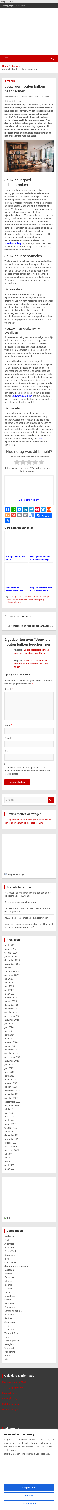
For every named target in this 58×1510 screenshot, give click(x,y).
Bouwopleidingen (10, 1398)
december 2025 (12, 960)
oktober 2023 (11, 1053)
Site (6, 751)
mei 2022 (9, 1116)
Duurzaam (9, 1270)
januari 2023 (10, 1087)
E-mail (8, 738)
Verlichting (9, 1352)
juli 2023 (8, 1064)
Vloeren (8, 1355)
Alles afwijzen (29, 1503)
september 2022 (12, 1101)
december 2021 (12, 1135)
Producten (9, 1307)
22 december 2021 (13, 96)
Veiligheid (9, 1344)
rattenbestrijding (36, 599)
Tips (6, 1325)
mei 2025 (9, 986)
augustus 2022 (11, 1105)
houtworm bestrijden (41, 596)
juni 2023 (8, 1068)
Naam (8, 725)
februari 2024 (10, 1042)
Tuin (6, 1337)
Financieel (9, 1277)
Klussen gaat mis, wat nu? (20, 616)
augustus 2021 (11, 1150)
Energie (8, 1273)
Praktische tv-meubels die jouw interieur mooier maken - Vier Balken (31, 663)
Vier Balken (6, 19)
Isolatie (8, 1284)
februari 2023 (10, 1083)
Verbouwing (10, 1348)
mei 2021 (9, 1161)
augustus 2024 (11, 1020)
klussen (8, 1292)
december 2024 (12, 1005)
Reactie (8, 689)
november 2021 (12, 1139)
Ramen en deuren (13, 1311)
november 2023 (12, 1049)
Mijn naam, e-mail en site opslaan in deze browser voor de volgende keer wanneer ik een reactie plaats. (27, 770)
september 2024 (12, 1016)
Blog (6, 1258)
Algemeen (9, 1244)
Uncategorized (11, 1340)
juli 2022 (8, 1109)
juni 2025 (8, 982)
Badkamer (9, 1247)
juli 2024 (8, 1023)
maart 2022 (10, 1124)
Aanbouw (9, 1236)
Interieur (9, 81)
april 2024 (9, 1034)
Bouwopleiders (9, 1393)
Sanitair (8, 1318)
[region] (29, 1469)
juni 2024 (8, 1027)
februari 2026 (10, 952)
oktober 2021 (11, 1142)
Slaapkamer (10, 1322)
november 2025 (12, 964)
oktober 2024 (11, 1012)
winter (7, 1359)
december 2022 (12, 1090)
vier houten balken (12, 602)
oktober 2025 (11, 967)
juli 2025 (8, 979)
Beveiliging (9, 1255)
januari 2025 (10, 1001)
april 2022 (9, 1120)
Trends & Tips (11, 1333)
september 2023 (12, 1057)
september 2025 (12, 971)
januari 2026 (10, 956)
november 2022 (12, 1094)
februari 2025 (10, 997)
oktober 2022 (11, 1098)
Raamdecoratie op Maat (14, 1382)
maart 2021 (10, 1169)
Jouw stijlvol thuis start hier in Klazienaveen (26, 917)
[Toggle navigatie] (6, 58)
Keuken (8, 1288)
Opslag (7, 1299)
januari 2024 (10, 1046)
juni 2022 (8, 1113)
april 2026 (9, 945)
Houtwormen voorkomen (16, 599)
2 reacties (44, 96)
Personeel (9, 1303)
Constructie (10, 1262)
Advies (7, 1240)
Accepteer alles (29, 1487)
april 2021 (9, 1165)
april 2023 (9, 1075)
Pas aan (29, 1495)
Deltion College (10, 1409)
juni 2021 (8, 1157)
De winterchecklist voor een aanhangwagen (29, 626)
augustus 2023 (11, 1061)
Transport (9, 1329)
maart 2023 (10, 1079)
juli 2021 (8, 1154)
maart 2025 (10, 993)
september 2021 (12, 1146)
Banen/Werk (10, 1251)
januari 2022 (10, 1131)
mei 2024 (9, 1031)
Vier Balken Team (31, 96)
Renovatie (9, 1314)
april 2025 (9, 990)
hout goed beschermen (20, 596)
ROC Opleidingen (10, 1404)
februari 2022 (10, 1128)
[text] (29, 1447)
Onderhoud (9, 1296)
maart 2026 (10, 949)
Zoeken (51, 800)
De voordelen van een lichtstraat (20, 902)
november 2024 (12, 1008)
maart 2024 (10, 1038)
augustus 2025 (11, 975)
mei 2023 (9, 1072)
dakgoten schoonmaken (16, 1266)
